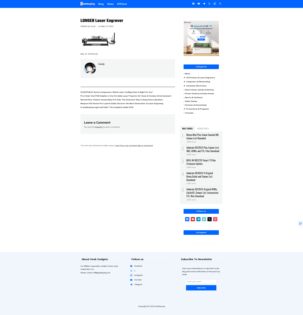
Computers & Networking (198, 81)
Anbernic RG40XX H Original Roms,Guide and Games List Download (199, 176)
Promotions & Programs (197, 109)
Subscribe (201, 288)
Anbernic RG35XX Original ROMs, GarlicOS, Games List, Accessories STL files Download (202, 192)
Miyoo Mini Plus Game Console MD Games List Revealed (202, 136)
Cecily (93, 26)
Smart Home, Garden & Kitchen (199, 90)
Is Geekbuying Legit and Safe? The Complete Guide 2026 (106, 107)
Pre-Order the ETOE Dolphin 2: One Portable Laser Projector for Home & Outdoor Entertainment (125, 96)
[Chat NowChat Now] (300, 223)
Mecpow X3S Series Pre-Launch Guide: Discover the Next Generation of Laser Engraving (121, 103)
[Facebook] (193, 3)
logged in (99, 127)
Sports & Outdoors (194, 97)
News (110, 3)
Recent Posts (203, 128)
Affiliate (122, 3)
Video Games (191, 101)
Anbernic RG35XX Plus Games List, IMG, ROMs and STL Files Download (202, 149)
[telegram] (198, 219)
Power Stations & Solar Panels (199, 93)
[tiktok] (204, 219)
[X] (209, 3)
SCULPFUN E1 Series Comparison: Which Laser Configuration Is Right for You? (116, 92)
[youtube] (199, 3)
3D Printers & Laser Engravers (200, 77)
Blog (101, 3)
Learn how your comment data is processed (134, 145)
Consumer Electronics (196, 86)
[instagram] (215, 3)
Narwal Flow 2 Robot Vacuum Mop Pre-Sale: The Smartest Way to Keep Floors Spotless (121, 99)
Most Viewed (187, 128)
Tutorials (189, 113)
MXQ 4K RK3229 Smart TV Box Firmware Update (201, 162)
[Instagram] (204, 3)
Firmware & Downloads (196, 105)
